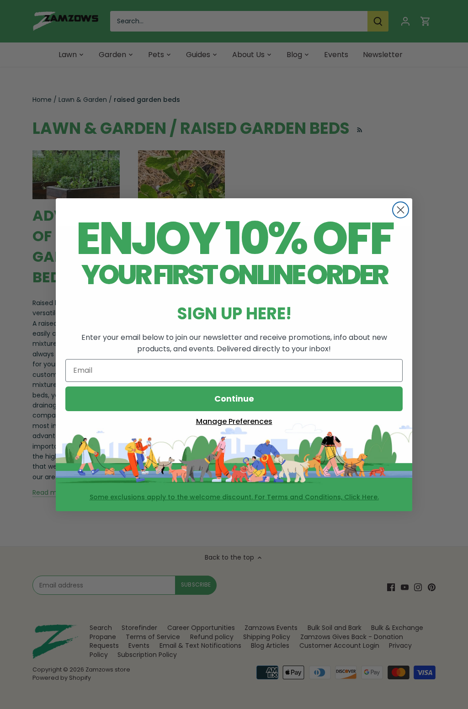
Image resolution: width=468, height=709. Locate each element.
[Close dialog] (401, 210)
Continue (234, 398)
